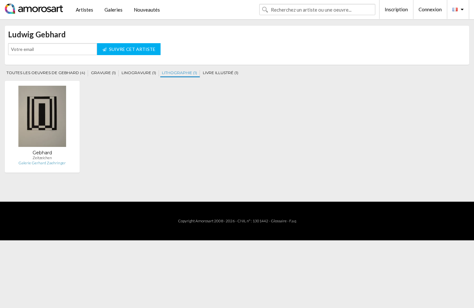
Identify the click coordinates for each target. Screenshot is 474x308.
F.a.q (292, 220)
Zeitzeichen (42, 157)
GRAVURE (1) (103, 72)
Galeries (113, 10)
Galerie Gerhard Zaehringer (42, 162)
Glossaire (279, 220)
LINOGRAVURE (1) (139, 72)
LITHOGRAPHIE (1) (179, 72)
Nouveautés (147, 10)
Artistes (84, 10)
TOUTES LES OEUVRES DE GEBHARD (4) (45, 72)
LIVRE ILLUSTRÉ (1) (220, 72)
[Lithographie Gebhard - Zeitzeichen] (42, 117)
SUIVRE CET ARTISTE (131, 49)
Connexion (430, 9)
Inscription (396, 9)
